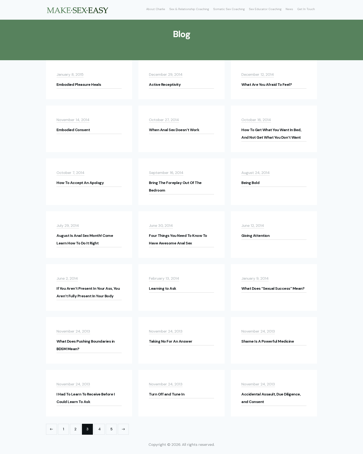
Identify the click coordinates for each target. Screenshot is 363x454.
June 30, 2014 (161, 225)
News (289, 9)
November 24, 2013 (73, 331)
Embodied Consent (73, 129)
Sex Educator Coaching (265, 9)
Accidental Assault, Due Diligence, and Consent (271, 398)
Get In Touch (306, 9)
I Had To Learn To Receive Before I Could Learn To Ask (86, 398)
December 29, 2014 (166, 74)
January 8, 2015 (70, 74)
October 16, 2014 (256, 119)
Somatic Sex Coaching (229, 9)
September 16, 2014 (166, 172)
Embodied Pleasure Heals (79, 84)
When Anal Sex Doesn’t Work (174, 129)
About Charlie (155, 9)
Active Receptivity (165, 84)
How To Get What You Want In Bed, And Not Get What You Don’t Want (271, 133)
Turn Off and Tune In (166, 394)
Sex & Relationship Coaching (189, 9)
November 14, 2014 (73, 119)
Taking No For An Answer (170, 341)
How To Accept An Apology (80, 182)
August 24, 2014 (255, 172)
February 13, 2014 (164, 278)
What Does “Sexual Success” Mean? (272, 288)
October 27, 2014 (164, 119)
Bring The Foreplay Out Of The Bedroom (175, 186)
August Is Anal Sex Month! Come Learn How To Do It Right (85, 239)
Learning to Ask (162, 288)
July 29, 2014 (68, 225)
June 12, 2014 (252, 225)
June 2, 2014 (67, 278)
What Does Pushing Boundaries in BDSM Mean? (86, 345)
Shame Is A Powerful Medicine (267, 341)
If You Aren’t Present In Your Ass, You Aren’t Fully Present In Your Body (88, 292)
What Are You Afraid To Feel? (266, 84)
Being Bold (250, 182)
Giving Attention (255, 235)
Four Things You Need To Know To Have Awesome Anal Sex (178, 239)
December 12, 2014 (257, 74)
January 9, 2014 (255, 278)
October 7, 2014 (70, 172)
